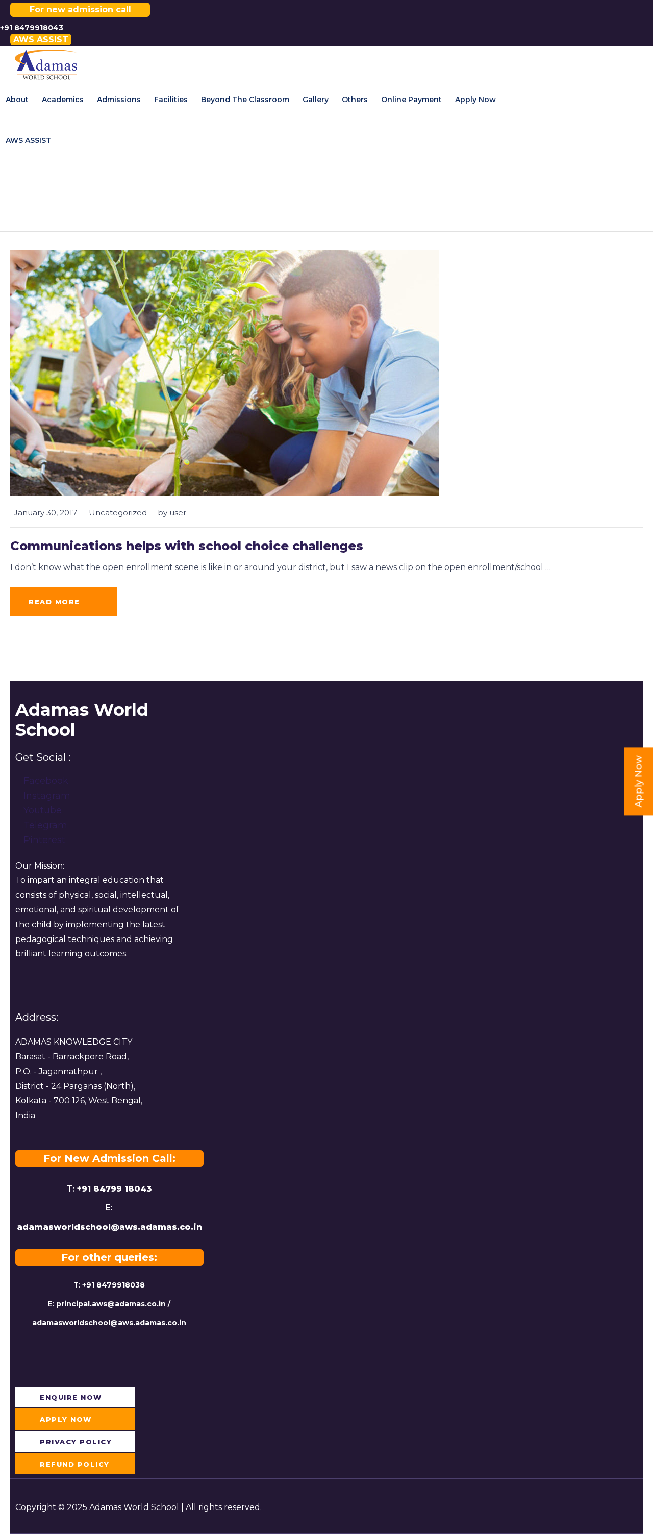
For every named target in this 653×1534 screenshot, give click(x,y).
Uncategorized (118, 512)
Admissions (119, 99)
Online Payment (411, 99)
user (177, 512)
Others (355, 99)
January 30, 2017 (45, 512)
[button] (40, 39)
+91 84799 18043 (114, 1189)
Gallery (316, 99)
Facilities (171, 99)
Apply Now (475, 99)
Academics (63, 99)
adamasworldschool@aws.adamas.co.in (109, 1227)
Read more (54, 602)
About (17, 99)
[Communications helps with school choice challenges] (224, 372)
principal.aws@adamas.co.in (111, 1303)
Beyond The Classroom (245, 99)
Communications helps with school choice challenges (186, 545)
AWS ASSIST (28, 140)
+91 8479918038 (113, 1285)
